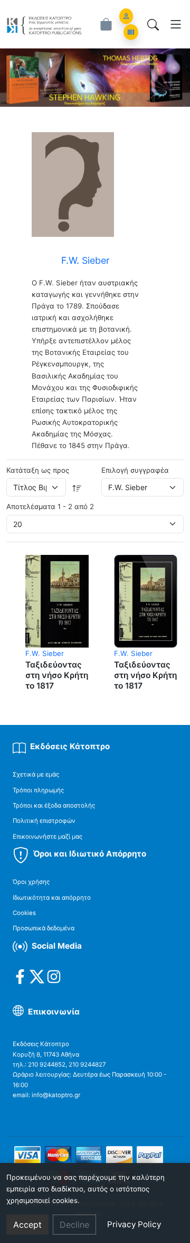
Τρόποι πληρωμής (38, 790)
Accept (27, 1224)
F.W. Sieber (44, 653)
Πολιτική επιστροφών (44, 820)
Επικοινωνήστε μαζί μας (47, 836)
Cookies (24, 913)
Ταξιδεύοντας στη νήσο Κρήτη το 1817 (56, 675)
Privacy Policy (134, 1224)
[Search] (153, 24)
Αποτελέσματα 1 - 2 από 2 (50, 506)
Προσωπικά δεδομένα (43, 928)
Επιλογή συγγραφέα (135, 470)
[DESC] (77, 487)
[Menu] (176, 24)
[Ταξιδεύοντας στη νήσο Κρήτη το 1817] (57, 600)
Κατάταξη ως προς (37, 470)
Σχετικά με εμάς (36, 774)
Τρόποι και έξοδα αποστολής (54, 805)
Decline (74, 1224)
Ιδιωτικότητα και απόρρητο (52, 897)
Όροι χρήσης (31, 882)
